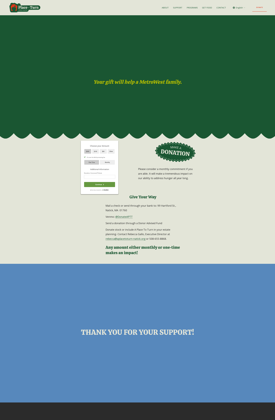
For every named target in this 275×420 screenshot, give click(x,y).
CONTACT (221, 7)
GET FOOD (207, 7)
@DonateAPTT (124, 216)
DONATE (259, 7)
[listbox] (239, 8)
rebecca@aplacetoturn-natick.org (125, 238)
